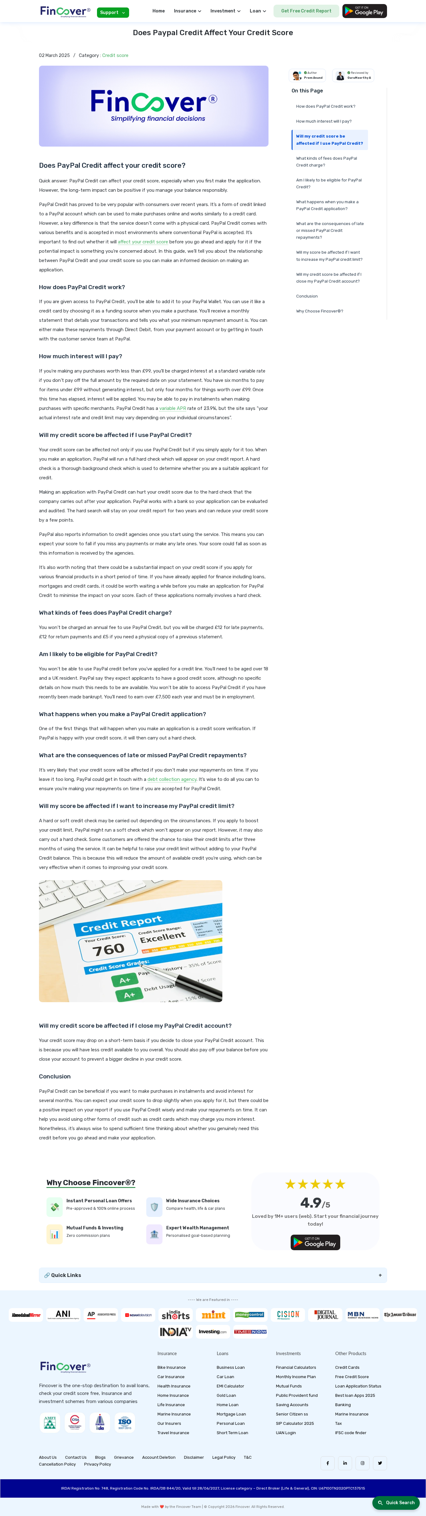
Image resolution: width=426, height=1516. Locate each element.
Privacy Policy (97, 1464)
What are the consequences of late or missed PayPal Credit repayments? (330, 230)
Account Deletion (159, 1457)
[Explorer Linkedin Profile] (345, 1463)
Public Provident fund (297, 1395)
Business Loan (231, 1367)
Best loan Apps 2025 (355, 1395)
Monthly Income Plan (296, 1376)
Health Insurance (174, 1386)
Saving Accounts (292, 1404)
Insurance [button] (185, 11)
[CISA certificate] (75, 1423)
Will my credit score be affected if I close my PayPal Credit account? (328, 278)
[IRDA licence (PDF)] (100, 1423)
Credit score (115, 55)
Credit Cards (347, 1367)
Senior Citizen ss (292, 1414)
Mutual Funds (289, 1386)
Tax (338, 1423)
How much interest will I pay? (324, 121)
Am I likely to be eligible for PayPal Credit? (329, 183)
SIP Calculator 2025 (295, 1423)
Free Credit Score (352, 1376)
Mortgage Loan (231, 1414)
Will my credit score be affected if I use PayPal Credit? (329, 139)
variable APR (172, 408)
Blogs (100, 1457)
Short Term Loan (232, 1432)
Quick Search (400, 1502)
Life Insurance (171, 1404)
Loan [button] (255, 11)
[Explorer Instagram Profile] (363, 1463)
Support (109, 12)
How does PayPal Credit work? (326, 106)
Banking (343, 1404)
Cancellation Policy (57, 1464)
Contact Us (76, 1457)
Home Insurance (173, 1395)
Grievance (124, 1457)
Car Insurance (171, 1376)
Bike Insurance (171, 1367)
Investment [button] (223, 11)
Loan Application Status (358, 1386)
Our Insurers (169, 1423)
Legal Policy (223, 1457)
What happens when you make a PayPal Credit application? (327, 205)
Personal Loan (231, 1423)
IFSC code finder (350, 1432)
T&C (248, 1457)
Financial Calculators (296, 1367)
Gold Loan (226, 1395)
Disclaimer (194, 1457)
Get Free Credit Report (306, 11)
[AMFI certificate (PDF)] (50, 1423)
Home (158, 11)
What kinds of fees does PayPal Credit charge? (326, 161)
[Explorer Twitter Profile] (380, 1463)
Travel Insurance (173, 1432)
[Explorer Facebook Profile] (328, 1463)
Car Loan (225, 1376)
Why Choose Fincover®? (319, 311)
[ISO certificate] (125, 1423)
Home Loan (228, 1404)
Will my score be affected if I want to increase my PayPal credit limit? (329, 255)
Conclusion (307, 296)
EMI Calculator (230, 1386)
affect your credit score (143, 242)
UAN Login (286, 1432)
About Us (48, 1457)
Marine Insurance (174, 1414)
